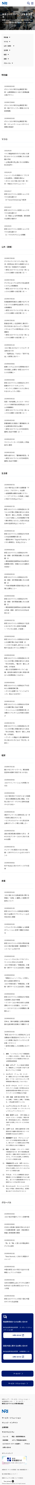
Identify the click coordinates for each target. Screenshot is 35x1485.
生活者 (6, 50)
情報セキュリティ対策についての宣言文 (12, 1478)
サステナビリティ (8, 1432)
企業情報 (5, 1427)
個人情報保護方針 (22, 1469)
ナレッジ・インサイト (10, 1422)
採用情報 (5, 1440)
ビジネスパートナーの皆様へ (12, 1444)
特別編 (6, 37)
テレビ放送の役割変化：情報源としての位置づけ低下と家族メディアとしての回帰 (17, 1067)
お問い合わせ (17, 1335)
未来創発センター (7, 1401)
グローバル (7, 63)
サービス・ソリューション (16, 1383)
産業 (5, 59)
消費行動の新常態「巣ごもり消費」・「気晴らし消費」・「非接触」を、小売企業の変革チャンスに (18, 1099)
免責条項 (4, 1469)
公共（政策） (8, 46)
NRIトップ (5, 1399)
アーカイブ (16, 1374)
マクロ (6, 42)
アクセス (27, 1444)
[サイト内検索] (28, 3)
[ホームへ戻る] (4, 3)
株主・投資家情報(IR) (18, 1436)
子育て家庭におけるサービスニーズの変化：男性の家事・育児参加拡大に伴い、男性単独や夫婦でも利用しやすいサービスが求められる (17, 1120)
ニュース (5, 1436)
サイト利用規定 (12, 1469)
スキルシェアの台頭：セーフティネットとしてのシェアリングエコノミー (18, 1108)
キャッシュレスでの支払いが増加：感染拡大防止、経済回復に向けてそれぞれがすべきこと (17, 1188)
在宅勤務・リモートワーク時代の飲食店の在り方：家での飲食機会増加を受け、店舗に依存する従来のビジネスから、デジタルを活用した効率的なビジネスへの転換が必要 (18, 1154)
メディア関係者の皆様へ (19, 1440)
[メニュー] (32, 3)
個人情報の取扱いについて (9, 1474)
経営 (5, 54)
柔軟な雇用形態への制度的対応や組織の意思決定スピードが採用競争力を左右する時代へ (17, 1131)
